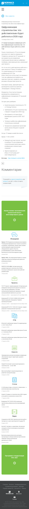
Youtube (14, 499)
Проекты (14, 283)
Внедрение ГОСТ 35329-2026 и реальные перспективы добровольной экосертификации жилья (13, 403)
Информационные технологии (11, 21)
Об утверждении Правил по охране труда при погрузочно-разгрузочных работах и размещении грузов (14, 259)
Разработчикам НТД (8, 488)
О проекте (5, 484)
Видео (14, 416)
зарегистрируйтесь (16, 179)
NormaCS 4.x (17, 488)
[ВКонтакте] (3, 163)
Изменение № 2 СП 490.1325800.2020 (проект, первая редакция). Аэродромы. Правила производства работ (13, 300)
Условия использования (11, 486)
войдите (5, 181)
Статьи (14, 384)
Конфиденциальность (20, 484)
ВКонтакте (19, 493)
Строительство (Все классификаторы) (13, 23)
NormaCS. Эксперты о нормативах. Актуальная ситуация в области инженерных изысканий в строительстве (13, 428)
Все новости (10, 16)
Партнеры (21, 486)
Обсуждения (14, 239)
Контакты (11, 484)
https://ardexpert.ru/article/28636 (16, 158)
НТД (14, 320)
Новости (14, 352)
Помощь (24, 488)
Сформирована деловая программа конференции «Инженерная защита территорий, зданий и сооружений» (14, 357)
